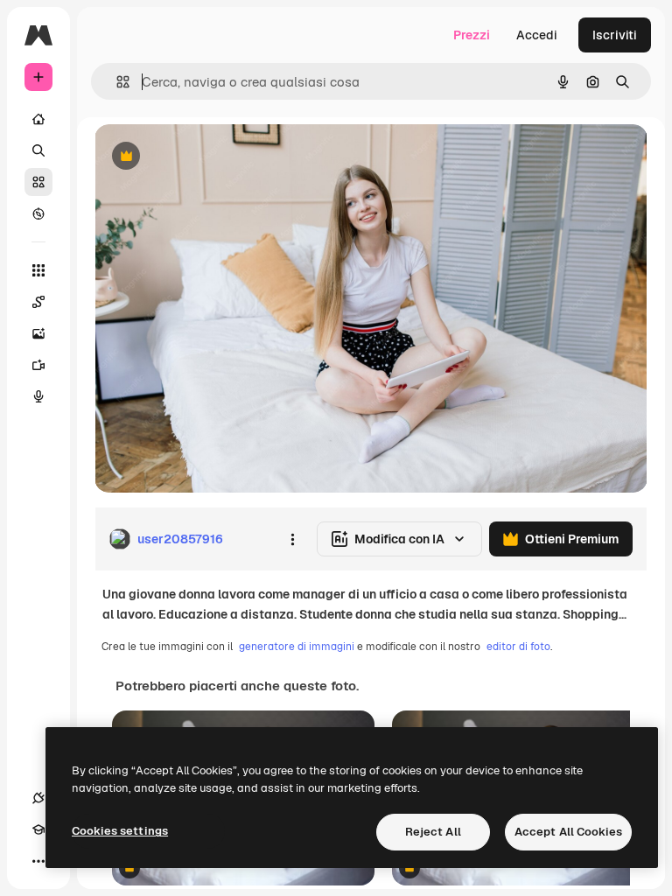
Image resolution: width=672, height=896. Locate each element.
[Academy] (38, 830)
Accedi (536, 35)
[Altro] (38, 861)
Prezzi (471, 35)
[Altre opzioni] (292, 539)
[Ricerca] (38, 150)
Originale (210, 157)
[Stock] (38, 182)
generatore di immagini (296, 647)
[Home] (38, 119)
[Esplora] (38, 214)
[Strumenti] (38, 270)
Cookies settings (120, 830)
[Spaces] (38, 302)
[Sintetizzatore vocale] (38, 396)
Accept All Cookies (568, 831)
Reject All (433, 831)
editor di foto (518, 647)
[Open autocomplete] (116, 81)
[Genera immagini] (38, 333)
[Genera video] (38, 365)
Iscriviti (614, 35)
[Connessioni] (38, 798)
